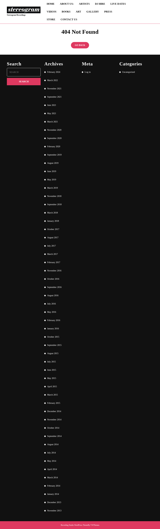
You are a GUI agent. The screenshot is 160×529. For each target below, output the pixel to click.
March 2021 (52, 122)
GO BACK (82, 46)
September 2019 (54, 155)
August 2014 (52, 444)
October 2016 (53, 279)
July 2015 (51, 362)
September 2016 (54, 287)
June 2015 (51, 370)
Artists (84, 3)
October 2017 (53, 229)
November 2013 (54, 510)
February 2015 (53, 403)
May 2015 (51, 378)
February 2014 (53, 486)
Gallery (92, 11)
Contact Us (69, 19)
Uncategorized (128, 72)
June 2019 (51, 171)
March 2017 (52, 254)
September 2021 (54, 97)
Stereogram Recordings (16, 15)
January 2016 (53, 328)
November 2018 (54, 196)
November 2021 (54, 88)
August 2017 (52, 237)
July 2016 (51, 304)
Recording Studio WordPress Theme (74, 525)
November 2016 (54, 270)
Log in (88, 72)
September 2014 (54, 436)
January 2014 (53, 494)
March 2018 (52, 213)
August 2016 (52, 295)
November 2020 (54, 130)
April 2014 (52, 469)
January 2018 (53, 221)
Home (51, 3)
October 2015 (53, 337)
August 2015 (52, 353)
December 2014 (54, 411)
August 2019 (52, 163)
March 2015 (52, 395)
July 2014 (51, 453)
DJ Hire (100, 3)
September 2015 (54, 345)
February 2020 (53, 146)
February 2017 (53, 262)
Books (66, 11)
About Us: (67, 3)
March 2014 (52, 477)
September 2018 (54, 204)
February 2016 (53, 320)
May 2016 (51, 312)
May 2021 (51, 113)
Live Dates (118, 3)
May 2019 (51, 179)
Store (51, 19)
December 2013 (54, 502)
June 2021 (51, 105)
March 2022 (52, 80)
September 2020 (54, 138)
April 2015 (52, 386)
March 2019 (52, 188)
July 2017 (51, 246)
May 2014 (51, 461)
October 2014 (53, 428)
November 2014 (54, 419)
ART (78, 11)
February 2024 (53, 72)
